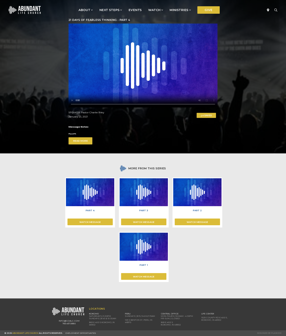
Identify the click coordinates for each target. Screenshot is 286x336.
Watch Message (90, 222)
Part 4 (90, 210)
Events (135, 10)
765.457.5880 (69, 323)
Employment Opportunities (81, 333)
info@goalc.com (69, 321)
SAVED (206, 115)
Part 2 (197, 210)
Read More (80, 140)
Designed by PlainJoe (269, 333)
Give (209, 10)
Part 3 (143, 210)
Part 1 (144, 265)
